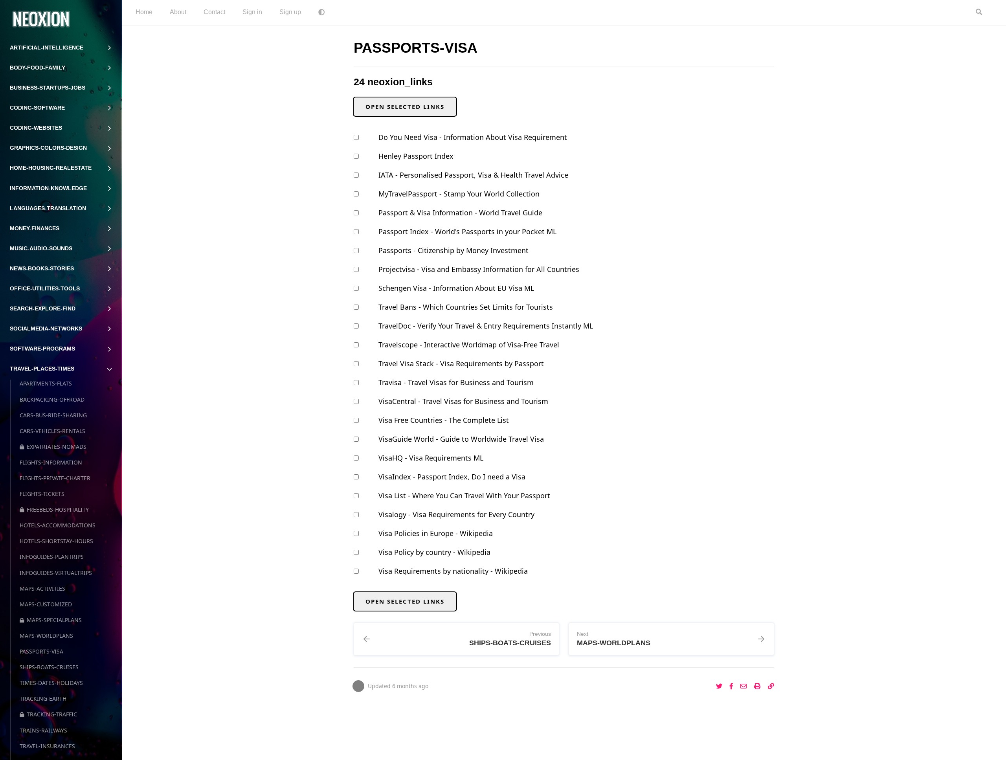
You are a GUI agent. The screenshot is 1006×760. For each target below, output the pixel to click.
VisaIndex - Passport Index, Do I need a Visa (451, 476)
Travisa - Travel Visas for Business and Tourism (456, 382)
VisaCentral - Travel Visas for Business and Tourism (463, 401)
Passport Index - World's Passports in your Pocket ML (467, 231)
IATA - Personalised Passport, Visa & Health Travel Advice (473, 175)
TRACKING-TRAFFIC (52, 714)
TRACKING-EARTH (43, 698)
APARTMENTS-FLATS (46, 383)
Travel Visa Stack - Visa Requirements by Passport (461, 363)
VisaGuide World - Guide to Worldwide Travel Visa (461, 439)
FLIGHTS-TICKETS (42, 493)
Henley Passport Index (415, 156)
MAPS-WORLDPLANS (46, 635)
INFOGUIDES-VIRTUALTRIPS (56, 572)
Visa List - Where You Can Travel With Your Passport (464, 495)
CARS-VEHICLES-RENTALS (52, 431)
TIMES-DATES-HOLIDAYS (51, 683)
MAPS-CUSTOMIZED (46, 604)
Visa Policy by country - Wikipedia (434, 552)
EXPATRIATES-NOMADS (56, 446)
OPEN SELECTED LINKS (404, 106)
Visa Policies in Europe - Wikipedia (435, 533)
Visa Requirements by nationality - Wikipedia (453, 571)
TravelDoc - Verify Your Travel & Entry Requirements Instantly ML (485, 325)
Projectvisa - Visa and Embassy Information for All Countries (478, 269)
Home (144, 12)
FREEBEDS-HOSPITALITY (58, 509)
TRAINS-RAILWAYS (43, 730)
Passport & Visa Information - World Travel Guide (460, 212)
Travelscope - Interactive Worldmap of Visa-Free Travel (468, 344)
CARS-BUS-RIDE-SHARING (53, 415)
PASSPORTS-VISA (41, 651)
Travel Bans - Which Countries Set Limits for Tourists (465, 307)
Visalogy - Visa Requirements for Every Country (456, 514)
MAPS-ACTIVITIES (42, 588)
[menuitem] (144, 13)
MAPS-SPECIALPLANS (54, 620)
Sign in (252, 12)
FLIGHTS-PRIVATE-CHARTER (55, 478)
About (178, 12)
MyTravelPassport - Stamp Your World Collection (459, 193)
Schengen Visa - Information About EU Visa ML (456, 288)
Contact (214, 12)
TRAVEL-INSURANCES (47, 746)
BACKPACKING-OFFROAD (52, 399)
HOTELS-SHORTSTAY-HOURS (56, 541)
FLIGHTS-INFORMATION (51, 462)
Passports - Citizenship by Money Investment (453, 250)
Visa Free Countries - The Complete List (443, 420)
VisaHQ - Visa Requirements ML (430, 458)
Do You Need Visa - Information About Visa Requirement (472, 137)
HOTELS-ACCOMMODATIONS (57, 525)
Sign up (290, 12)
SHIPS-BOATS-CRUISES (49, 667)
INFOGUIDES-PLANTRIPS (52, 556)
